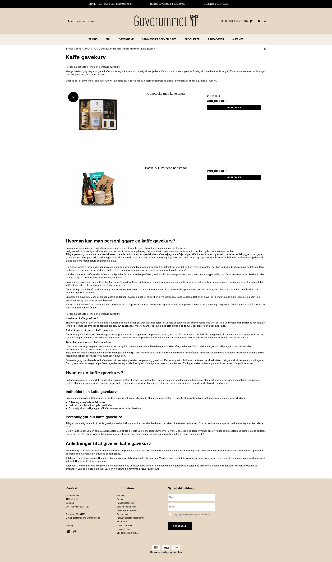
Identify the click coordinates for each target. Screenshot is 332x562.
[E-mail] (191, 506)
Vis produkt (234, 107)
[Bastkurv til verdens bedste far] (98, 196)
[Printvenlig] (265, 49)
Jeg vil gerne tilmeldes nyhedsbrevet (194, 514)
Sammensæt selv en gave (159, 39)
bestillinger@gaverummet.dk (86, 518)
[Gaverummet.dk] (166, 21)
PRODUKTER (192, 39)
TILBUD (93, 39)
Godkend (178, 526)
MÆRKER (238, 39)
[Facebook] (70, 532)
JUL (108, 39)
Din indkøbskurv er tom (234, 21)
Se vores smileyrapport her (166, 552)
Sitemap (69, 525)
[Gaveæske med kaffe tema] (98, 121)
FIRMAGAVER (216, 39)
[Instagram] (76, 532)
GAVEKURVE (126, 39)
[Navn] (191, 497)
